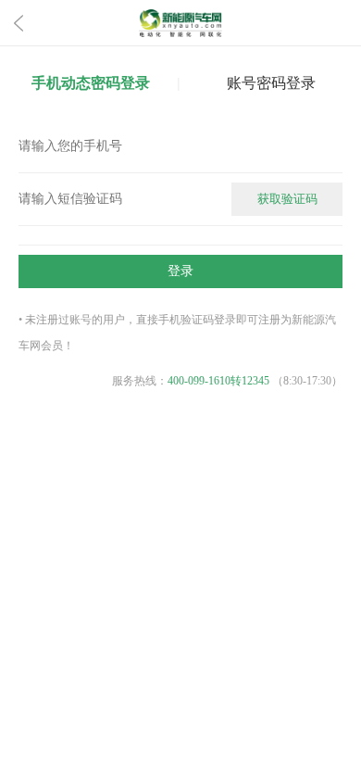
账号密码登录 (271, 83)
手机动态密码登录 (90, 83)
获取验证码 (287, 199)
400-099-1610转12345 (218, 380)
